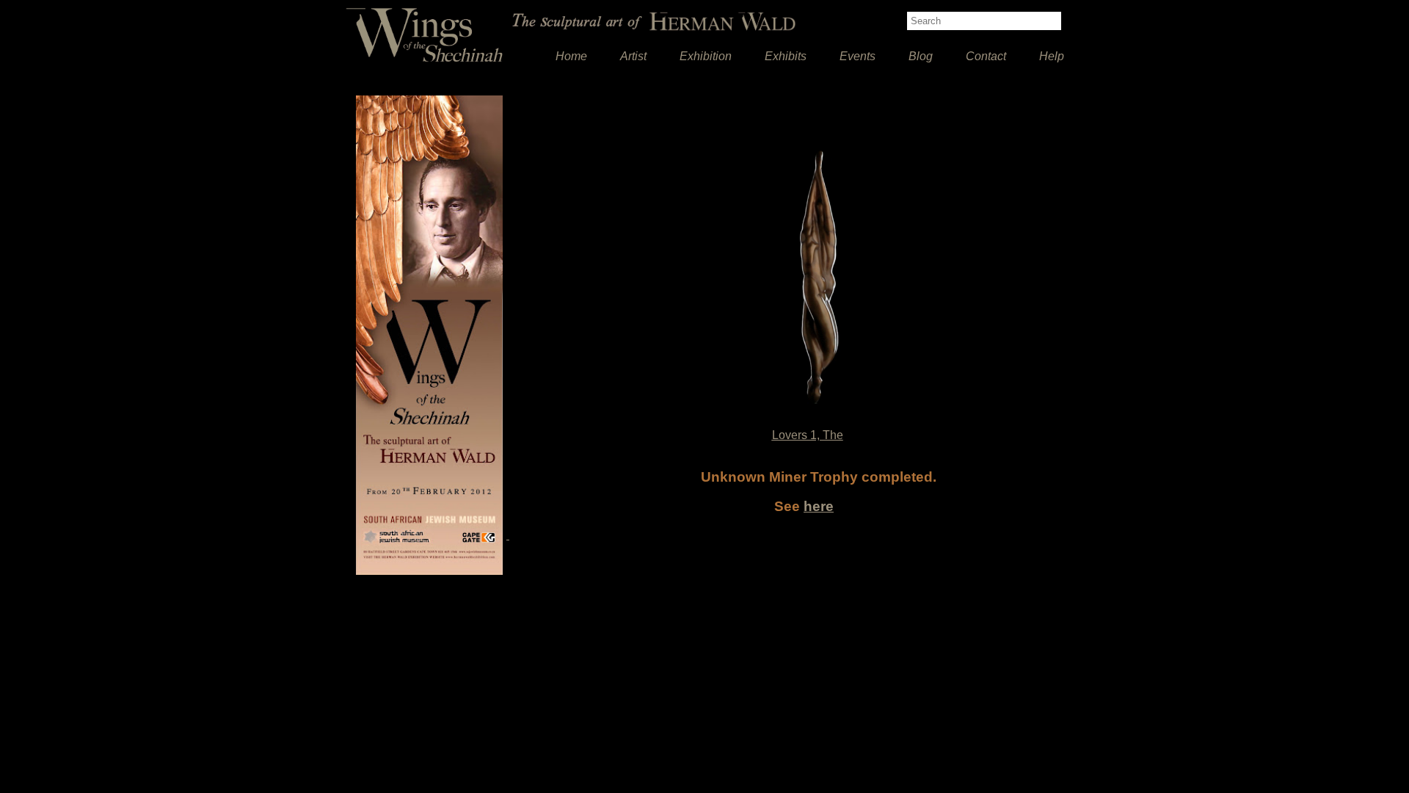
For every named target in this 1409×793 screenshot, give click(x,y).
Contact (986, 56)
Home (571, 56)
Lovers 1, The (807, 435)
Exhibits (786, 56)
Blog (921, 56)
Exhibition (706, 56)
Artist (633, 56)
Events (857, 56)
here (819, 506)
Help (1051, 56)
